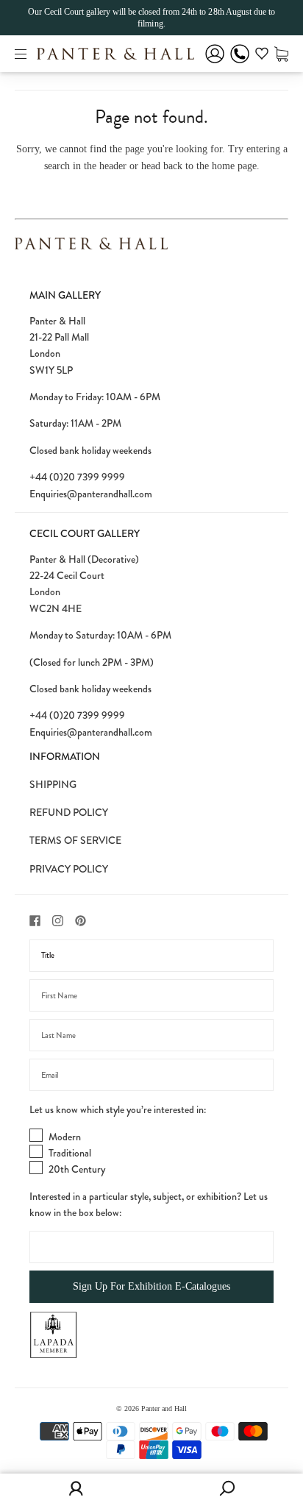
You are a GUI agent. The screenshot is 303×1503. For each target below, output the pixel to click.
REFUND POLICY (68, 812)
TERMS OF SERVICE (75, 840)
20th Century (77, 1169)
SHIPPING (52, 784)
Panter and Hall (164, 1408)
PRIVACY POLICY (68, 868)
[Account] (214, 63)
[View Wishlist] (261, 56)
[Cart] (281, 53)
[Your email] (151, 1075)
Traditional (70, 1152)
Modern (65, 1136)
